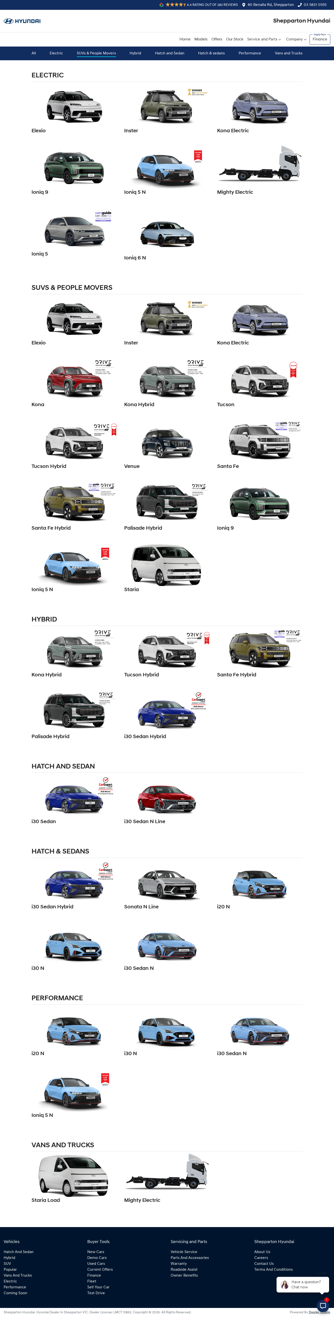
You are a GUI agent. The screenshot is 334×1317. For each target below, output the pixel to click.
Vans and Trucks (288, 53)
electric (10, 1281)
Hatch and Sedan (169, 53)
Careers (261, 1258)
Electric (56, 53)
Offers (217, 39)
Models (201, 39)
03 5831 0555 (315, 5)
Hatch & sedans (211, 53)
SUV (7, 1264)
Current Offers (100, 1270)
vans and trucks (18, 1276)
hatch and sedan (18, 1252)
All (34, 53)
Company (294, 39)
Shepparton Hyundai (301, 21)
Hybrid (135, 53)
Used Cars (96, 1264)
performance (15, 1287)
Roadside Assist (184, 1270)
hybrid (9, 1258)
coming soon (15, 1293)
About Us (262, 1252)
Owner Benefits (184, 1276)
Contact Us (264, 1264)
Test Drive (96, 1293)
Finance (320, 39)
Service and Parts (262, 39)
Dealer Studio (319, 1312)
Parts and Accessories (190, 1258)
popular (10, 1270)
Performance (250, 53)
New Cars (95, 1252)
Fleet (91, 1281)
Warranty (179, 1264)
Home (184, 39)
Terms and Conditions (273, 1270)
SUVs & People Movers (96, 53)
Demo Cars (97, 1258)
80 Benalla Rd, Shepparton (271, 5)
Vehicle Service (184, 1252)
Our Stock (234, 39)
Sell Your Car (98, 1287)
